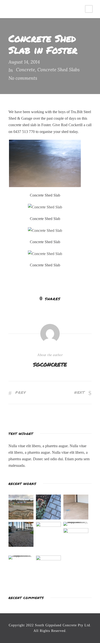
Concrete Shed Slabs (58, 70)
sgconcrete (50, 363)
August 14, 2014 (24, 62)
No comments (22, 78)
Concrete (25, 70)
